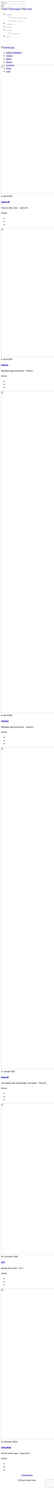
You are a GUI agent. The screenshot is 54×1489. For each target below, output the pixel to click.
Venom (5, 721)
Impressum (27, 1475)
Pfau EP (5, 1077)
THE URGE (6, 1447)
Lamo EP (5, 202)
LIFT (3, 1262)
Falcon (4, 365)
